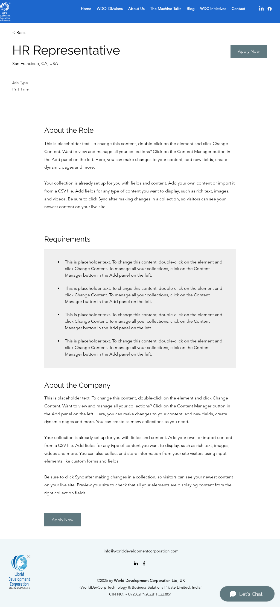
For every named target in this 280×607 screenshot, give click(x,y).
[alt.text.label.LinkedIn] (136, 563)
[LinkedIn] (261, 9)
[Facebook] (269, 9)
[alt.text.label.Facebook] (144, 563)
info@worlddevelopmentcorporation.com (141, 551)
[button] (249, 51)
